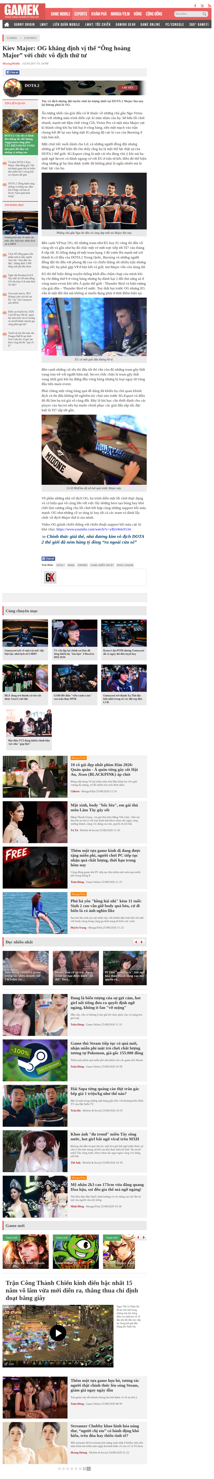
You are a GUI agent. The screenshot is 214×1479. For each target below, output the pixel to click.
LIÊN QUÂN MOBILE (66, 24)
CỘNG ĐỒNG (154, 13)
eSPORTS (80, 13)
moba (71, 565)
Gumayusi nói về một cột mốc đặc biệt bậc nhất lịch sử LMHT (20, 241)
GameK (12, 38)
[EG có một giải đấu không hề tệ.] (94, 327)
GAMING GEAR (126, 24)
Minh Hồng (77, 1206)
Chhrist (75, 791)
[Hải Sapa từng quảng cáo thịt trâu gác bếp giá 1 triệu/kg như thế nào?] (35, 1106)
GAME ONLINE (150, 24)
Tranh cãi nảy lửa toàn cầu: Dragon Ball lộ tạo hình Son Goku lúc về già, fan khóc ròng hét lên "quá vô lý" (21, 339)
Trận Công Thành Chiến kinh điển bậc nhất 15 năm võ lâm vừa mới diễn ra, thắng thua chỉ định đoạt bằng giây (72, 1290)
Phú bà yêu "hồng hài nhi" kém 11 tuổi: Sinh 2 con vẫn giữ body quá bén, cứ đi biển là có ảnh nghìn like (106, 906)
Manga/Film (89, 791)
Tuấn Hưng (77, 882)
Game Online (93, 882)
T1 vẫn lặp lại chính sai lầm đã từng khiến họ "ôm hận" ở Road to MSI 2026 (74, 654)
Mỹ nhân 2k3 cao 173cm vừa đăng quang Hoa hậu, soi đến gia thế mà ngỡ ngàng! (107, 1187)
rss (209, 5)
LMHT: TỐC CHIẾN (98, 24)
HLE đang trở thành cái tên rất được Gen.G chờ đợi (23, 697)
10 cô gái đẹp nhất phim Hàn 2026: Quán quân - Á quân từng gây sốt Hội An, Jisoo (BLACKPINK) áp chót (104, 769)
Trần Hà (76, 1110)
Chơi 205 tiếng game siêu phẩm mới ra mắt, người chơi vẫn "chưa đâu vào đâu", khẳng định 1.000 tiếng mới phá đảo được (20, 260)
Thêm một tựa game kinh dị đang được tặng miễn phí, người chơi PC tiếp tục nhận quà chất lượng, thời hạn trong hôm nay (106, 857)
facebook (195, 5)
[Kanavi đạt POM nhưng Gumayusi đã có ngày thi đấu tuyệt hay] (124, 634)
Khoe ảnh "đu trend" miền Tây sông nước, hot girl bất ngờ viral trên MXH (105, 1136)
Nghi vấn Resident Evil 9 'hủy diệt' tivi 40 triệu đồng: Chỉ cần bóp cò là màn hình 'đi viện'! (21, 280)
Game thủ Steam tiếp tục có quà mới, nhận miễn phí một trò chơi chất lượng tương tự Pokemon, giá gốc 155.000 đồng (107, 1048)
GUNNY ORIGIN (24, 24)
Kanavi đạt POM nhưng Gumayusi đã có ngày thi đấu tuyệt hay (123, 652)
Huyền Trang (78, 927)
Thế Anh (75, 1162)
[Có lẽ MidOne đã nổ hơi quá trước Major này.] (94, 450)
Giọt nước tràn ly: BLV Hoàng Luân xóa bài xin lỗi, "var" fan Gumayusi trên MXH (20, 298)
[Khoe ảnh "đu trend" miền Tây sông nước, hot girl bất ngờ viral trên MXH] (35, 1151)
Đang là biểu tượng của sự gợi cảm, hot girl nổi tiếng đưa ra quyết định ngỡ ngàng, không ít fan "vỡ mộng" (106, 1002)
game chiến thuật (102, 565)
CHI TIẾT (128, 87)
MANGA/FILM (120, 13)
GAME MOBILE (60, 13)
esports (82, 565)
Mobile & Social (89, 830)
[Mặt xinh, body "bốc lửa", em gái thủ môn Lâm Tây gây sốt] (35, 822)
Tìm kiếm (205, 14)
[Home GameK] (7, 24)
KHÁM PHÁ (99, 13)
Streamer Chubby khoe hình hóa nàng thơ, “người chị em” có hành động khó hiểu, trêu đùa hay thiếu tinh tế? (105, 1431)
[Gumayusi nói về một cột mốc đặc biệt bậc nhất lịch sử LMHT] (20, 222)
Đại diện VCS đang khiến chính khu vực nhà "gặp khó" (29, 742)
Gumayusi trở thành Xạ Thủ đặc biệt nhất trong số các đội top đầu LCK (122, 699)
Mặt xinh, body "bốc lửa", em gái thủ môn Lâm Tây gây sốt (104, 807)
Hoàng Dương (79, 1452)
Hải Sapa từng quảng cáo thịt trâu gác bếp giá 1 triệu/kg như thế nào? (105, 1091)
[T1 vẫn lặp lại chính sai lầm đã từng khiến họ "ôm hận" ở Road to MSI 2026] (74, 634)
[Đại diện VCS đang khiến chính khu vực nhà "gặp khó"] (29, 724)
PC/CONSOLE (175, 24)
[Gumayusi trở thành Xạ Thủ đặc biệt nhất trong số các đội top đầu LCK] (124, 679)
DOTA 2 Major (125, 565)
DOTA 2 (32, 85)
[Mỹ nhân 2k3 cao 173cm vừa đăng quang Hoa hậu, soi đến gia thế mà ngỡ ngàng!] (35, 1197)
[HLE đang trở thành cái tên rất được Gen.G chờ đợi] (25, 679)
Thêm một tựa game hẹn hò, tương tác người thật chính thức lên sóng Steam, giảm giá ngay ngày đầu (105, 1385)
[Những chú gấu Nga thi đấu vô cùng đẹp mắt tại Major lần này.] (94, 201)
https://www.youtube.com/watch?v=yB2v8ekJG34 (93, 529)
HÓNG (138, 13)
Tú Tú (75, 830)
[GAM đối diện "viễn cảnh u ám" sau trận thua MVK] (74, 679)
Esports (30, 38)
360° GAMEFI (199, 24)
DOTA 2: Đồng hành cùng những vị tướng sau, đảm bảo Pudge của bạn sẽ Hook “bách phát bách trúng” (21, 190)
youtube (202, 5)
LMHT (44, 24)
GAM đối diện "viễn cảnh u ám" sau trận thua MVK (73, 697)
